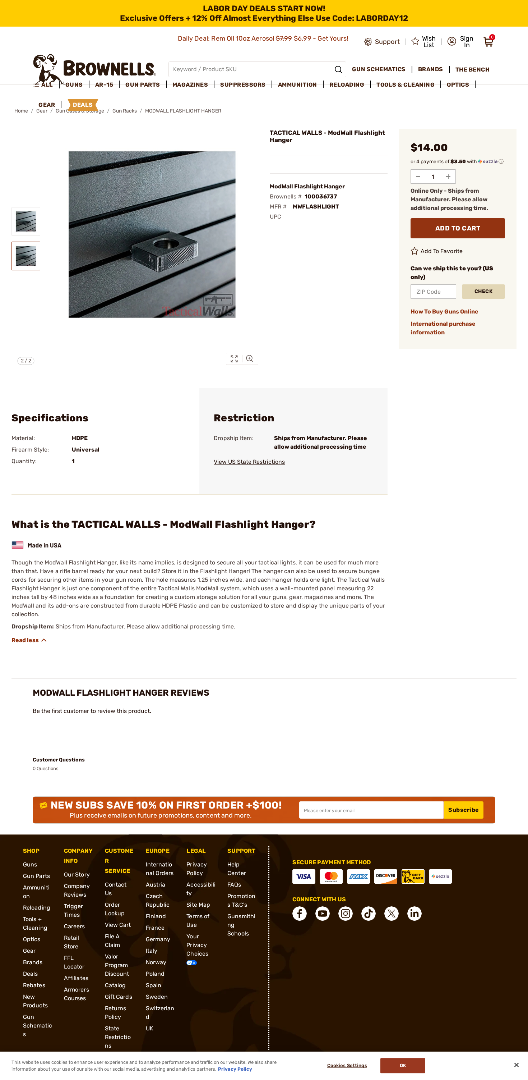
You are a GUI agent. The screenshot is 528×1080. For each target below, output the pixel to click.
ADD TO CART (458, 228)
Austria (156, 884)
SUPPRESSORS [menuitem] (243, 84)
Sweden (157, 996)
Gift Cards (118, 996)
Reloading (36, 907)
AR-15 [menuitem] (104, 84)
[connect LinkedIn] (414, 913)
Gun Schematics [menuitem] (379, 69)
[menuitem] (46, 85)
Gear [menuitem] (46, 104)
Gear (29, 950)
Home (21, 111)
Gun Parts (36, 876)
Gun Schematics (37, 1025)
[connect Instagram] (345, 913)
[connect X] (391, 913)
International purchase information (443, 328)
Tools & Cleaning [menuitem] (405, 84)
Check (483, 291)
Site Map (198, 904)
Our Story (77, 874)
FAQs (234, 884)
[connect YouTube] (322, 913)
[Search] (338, 69)
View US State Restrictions (249, 461)
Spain (154, 985)
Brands (33, 962)
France (155, 927)
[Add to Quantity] (448, 176)
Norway (156, 962)
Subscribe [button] (463, 809)
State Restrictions (118, 1037)
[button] (460, 41)
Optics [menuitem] (458, 84)
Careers (74, 926)
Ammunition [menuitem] (297, 84)
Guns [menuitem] (74, 84)
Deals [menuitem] (83, 104)
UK (149, 1028)
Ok (403, 1065)
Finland (156, 916)
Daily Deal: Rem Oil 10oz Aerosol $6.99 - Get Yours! (264, 38)
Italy (152, 950)
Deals (30, 973)
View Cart (118, 924)
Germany (158, 939)
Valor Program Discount (117, 965)
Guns (30, 864)
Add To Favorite (442, 251)
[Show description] (29, 640)
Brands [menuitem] (430, 69)
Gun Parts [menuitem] (142, 84)
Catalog (115, 985)
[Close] (516, 1065)
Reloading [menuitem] (347, 84)
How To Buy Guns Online (444, 311)
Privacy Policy (235, 1069)
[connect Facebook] (299, 913)
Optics (32, 939)
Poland (155, 973)
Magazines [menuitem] (190, 84)
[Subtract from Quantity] (418, 176)
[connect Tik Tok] (368, 913)
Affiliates (76, 978)
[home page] (95, 69)
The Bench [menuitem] (472, 69)
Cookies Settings (347, 1065)
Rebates (34, 985)
